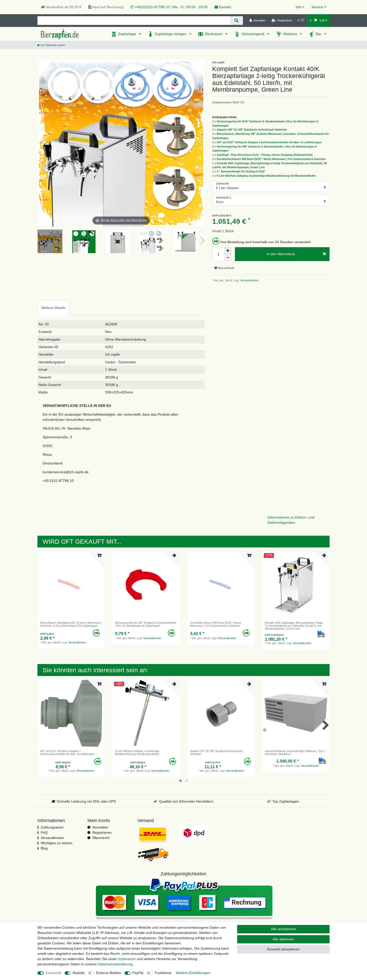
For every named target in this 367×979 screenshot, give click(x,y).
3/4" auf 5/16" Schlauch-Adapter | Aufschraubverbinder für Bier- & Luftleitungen (269, 142)
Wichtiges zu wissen (56, 843)
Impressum (127, 959)
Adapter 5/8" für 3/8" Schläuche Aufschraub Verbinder (252, 129)
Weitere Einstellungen (193, 973)
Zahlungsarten (52, 827)
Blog (44, 848)
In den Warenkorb (281, 254)
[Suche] (236, 20)
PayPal (137, 973)
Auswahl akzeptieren (283, 949)
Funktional (163, 973)
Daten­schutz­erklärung (115, 964)
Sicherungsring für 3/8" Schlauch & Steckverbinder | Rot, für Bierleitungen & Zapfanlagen (146, 624)
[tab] (53, 307)
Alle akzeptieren (283, 929)
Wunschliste (225, 268)
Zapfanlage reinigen (171, 34)
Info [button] (299, 7)
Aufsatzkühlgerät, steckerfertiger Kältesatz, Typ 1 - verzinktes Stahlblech (296, 752)
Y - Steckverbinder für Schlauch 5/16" (241, 171)
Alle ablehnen (283, 939)
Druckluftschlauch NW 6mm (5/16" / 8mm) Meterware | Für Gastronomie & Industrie (271, 158)
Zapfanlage (127, 34)
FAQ (44, 832)
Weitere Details (53, 308)
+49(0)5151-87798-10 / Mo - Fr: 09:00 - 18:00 (170, 7)
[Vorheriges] (41, 143)
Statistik (78, 973)
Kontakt (224, 7)
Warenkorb (101, 838)
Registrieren (102, 832)
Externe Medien (108, 973)
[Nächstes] (201, 143)
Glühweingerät (253, 34)
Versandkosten (248, 280)
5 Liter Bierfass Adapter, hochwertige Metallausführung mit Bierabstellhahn (266, 175)
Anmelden (100, 827)
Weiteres (290, 34)
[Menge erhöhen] (227, 250)
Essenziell (53, 973)
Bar (319, 34)
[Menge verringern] (227, 257)
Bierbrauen (214, 34)
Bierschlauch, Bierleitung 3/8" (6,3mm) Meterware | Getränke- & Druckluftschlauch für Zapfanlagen (71, 624)
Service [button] (317, 7)
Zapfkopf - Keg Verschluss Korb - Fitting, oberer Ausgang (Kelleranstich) (265, 154)
